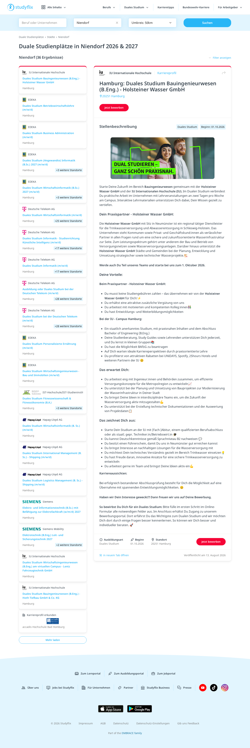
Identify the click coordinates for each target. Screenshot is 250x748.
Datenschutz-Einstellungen (153, 723)
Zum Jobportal (166, 673)
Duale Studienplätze (31, 37)
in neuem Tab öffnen (116, 555)
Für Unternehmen (99, 687)
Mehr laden (53, 640)
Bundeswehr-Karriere (196, 7)
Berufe (107, 7)
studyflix (24, 7)
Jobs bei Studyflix (63, 687)
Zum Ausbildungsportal (129, 673)
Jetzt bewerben (114, 107)
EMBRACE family (132, 733)
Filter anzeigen (222, 57)
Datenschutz (121, 723)
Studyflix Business (158, 687)
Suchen (207, 23)
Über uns (33, 687)
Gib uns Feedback (188, 723)
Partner (128, 687)
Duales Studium (134, 7)
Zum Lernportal (90, 673)
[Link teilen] (223, 73)
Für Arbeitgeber (228, 7)
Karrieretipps (166, 7)
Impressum (86, 723)
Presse (187, 687)
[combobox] (152, 22)
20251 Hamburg (113, 96)
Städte (51, 37)
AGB (103, 723)
